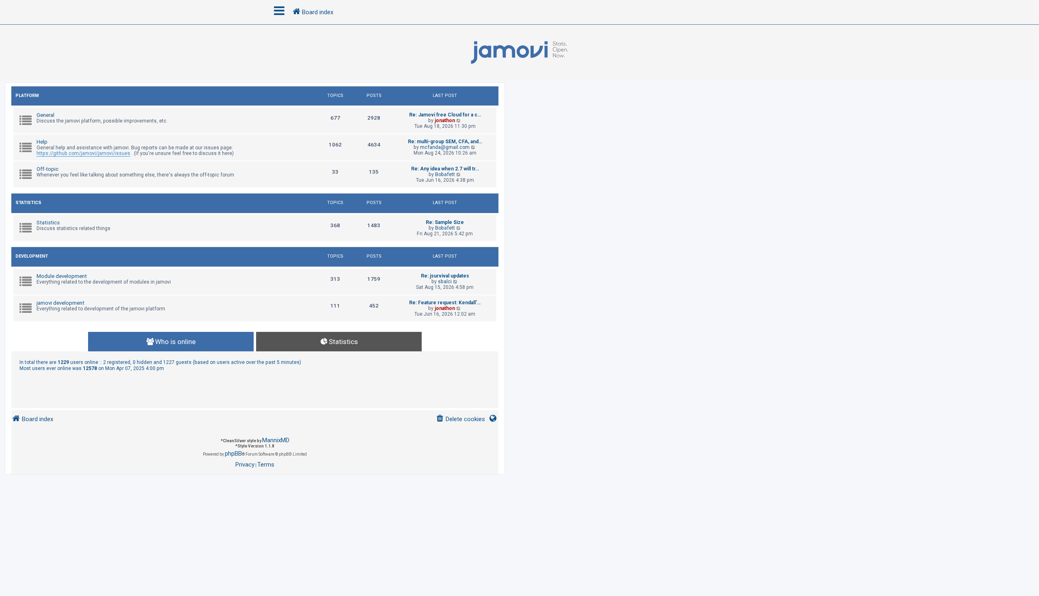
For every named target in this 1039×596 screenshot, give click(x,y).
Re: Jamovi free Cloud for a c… (445, 115)
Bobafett (445, 174)
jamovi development (60, 303)
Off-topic (47, 169)
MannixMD (275, 440)
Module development (62, 276)
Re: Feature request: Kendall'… (445, 303)
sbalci (445, 281)
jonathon (445, 120)
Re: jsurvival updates (445, 276)
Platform (27, 95)
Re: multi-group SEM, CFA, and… (445, 141)
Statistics (28, 202)
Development (31, 256)
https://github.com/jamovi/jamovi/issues (83, 153)
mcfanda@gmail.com (445, 147)
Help (42, 142)
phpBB (233, 453)
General (45, 115)
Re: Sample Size (445, 222)
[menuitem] (460, 419)
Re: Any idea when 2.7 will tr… (445, 169)
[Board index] (519, 53)
